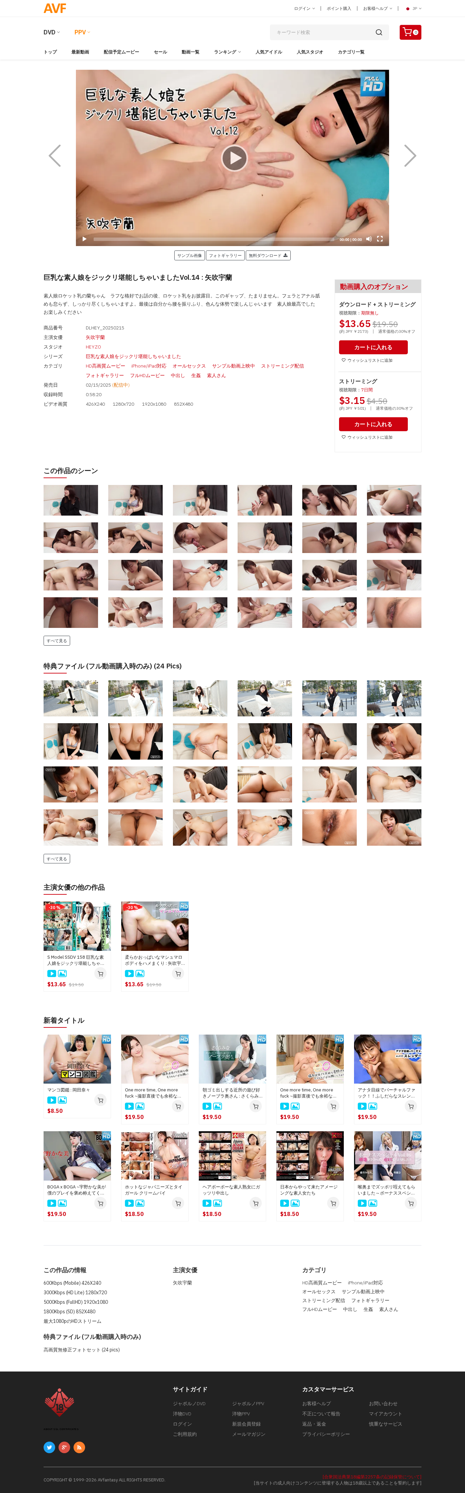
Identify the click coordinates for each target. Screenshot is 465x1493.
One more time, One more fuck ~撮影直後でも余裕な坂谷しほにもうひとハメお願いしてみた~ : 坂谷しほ (153, 1093)
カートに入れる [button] (373, 347)
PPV (80, 32)
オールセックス (189, 366)
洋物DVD (182, 1414)
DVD (49, 32)
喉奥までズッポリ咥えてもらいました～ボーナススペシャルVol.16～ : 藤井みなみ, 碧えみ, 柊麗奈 (387, 1190)
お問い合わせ (383, 1403)
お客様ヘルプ (376, 8)
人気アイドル (269, 52)
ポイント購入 (339, 8)
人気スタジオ (310, 52)
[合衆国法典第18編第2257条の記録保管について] (372, 1477)
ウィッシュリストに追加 (370, 360)
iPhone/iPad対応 (148, 366)
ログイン (302, 8)
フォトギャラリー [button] (225, 255)
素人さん (216, 375)
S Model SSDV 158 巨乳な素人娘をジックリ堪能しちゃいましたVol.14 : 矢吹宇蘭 (76, 960)
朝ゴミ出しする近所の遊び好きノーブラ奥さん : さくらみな (231, 1093)
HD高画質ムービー (105, 366)
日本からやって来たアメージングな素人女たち (309, 1190)
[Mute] (369, 239)
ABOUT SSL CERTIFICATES (61, 1429)
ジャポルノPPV (248, 1403)
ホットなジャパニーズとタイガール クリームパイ (153, 1190)
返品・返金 (314, 1424)
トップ (50, 52)
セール (160, 52)
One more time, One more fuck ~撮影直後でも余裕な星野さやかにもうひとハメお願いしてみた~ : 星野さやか (309, 1093)
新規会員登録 (246, 1424)
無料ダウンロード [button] (266, 255)
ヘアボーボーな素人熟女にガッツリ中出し (231, 1190)
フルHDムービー (147, 375)
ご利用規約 (185, 1434)
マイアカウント (385, 1414)
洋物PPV (241, 1414)
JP (415, 8)
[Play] (232, 158)
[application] (232, 158)
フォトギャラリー (105, 375)
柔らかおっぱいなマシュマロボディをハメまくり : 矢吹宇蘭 (153, 960)
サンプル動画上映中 (233, 366)
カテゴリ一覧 (351, 52)
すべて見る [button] (57, 640)
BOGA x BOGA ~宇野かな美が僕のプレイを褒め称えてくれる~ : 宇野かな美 (76, 1190)
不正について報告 (321, 1414)
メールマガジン (249, 1434)
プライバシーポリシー (326, 1434)
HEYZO (93, 347)
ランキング (225, 52)
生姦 (196, 375)
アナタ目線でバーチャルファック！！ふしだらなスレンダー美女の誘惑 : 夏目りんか (386, 1093)
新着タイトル (64, 1020)
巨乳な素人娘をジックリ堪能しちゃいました (133, 356)
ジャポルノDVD (189, 1403)
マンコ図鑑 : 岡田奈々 (68, 1090)
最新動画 (80, 52)
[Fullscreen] (380, 239)
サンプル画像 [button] (189, 255)
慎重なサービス (385, 1424)
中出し (178, 375)
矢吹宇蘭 (95, 337)
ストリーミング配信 (282, 366)
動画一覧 (190, 52)
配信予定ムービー (121, 52)
